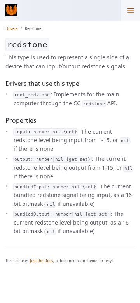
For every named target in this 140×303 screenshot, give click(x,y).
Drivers (11, 28)
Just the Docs (41, 260)
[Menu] (130, 10)
